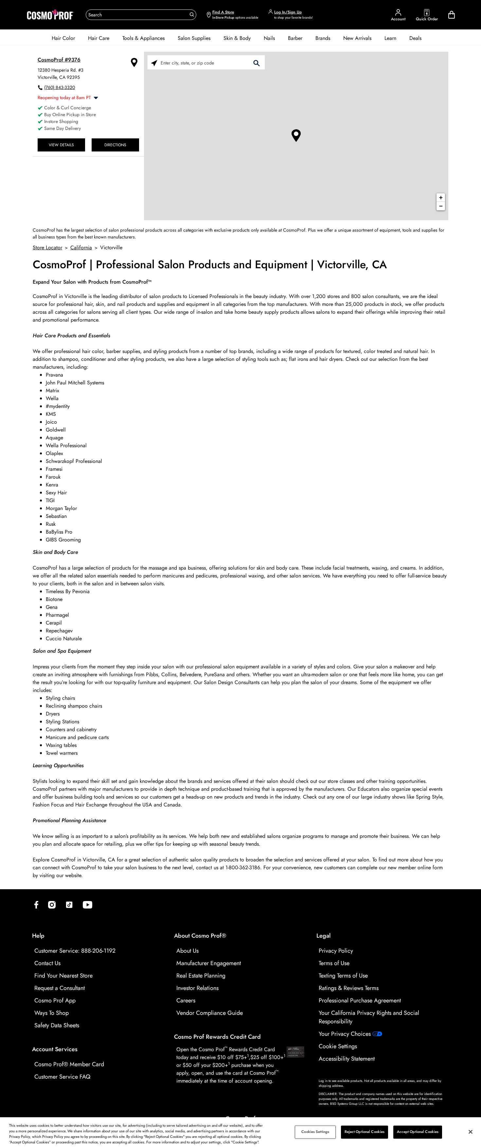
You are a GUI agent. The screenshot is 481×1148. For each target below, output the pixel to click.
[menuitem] (63, 38)
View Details (61, 145)
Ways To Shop (51, 1013)
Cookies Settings (315, 1132)
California (81, 247)
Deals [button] (415, 38)
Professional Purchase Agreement (360, 1000)
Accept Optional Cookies (418, 1132)
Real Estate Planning (200, 975)
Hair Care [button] (98, 38)
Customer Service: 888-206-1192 (75, 950)
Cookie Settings (338, 1046)
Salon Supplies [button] (194, 38)
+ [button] (441, 197)
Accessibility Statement (347, 1058)
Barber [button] (295, 38)
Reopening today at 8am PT (64, 97)
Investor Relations (197, 988)
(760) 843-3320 (59, 87)
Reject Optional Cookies (365, 1132)
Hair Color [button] (63, 38)
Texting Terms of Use (343, 975)
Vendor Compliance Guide (209, 1013)
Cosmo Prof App (55, 1000)
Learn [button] (390, 38)
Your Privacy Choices (345, 1034)
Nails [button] (269, 38)
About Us (187, 950)
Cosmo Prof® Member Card (69, 1064)
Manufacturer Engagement (208, 963)
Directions (115, 145)
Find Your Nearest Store (63, 975)
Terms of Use (334, 963)
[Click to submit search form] (256, 63)
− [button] (441, 206)
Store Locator (47, 247)
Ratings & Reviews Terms (349, 988)
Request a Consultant (59, 988)
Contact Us (47, 963)
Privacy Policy (336, 950)
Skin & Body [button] (237, 38)
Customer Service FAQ (62, 1076)
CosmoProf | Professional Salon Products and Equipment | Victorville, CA (210, 265)
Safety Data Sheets (56, 1025)
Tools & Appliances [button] (143, 38)
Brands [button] (322, 38)
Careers (185, 1000)
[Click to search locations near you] (154, 63)
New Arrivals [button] (357, 38)
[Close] (470, 1131)
